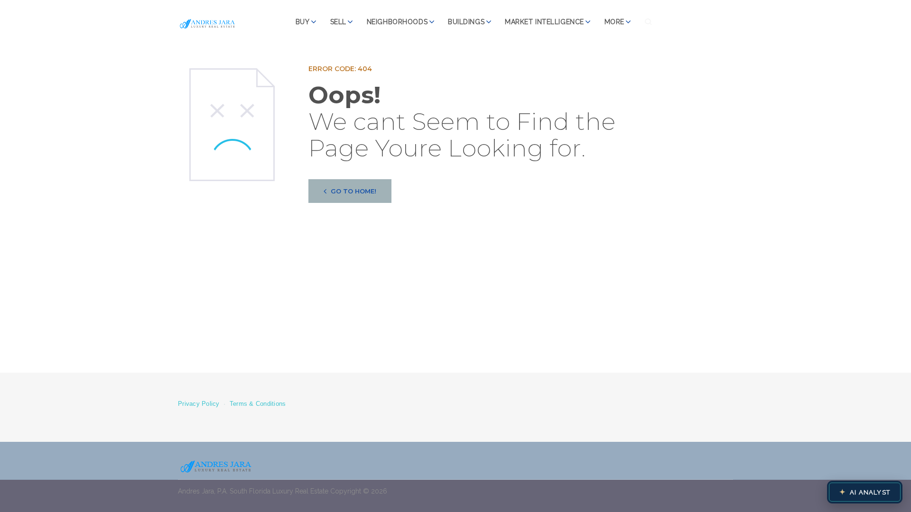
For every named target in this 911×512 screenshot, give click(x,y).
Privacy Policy (199, 404)
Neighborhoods (397, 22)
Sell (338, 22)
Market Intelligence (544, 22)
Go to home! (353, 191)
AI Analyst (864, 492)
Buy (303, 22)
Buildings (466, 22)
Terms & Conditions (258, 404)
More (614, 22)
